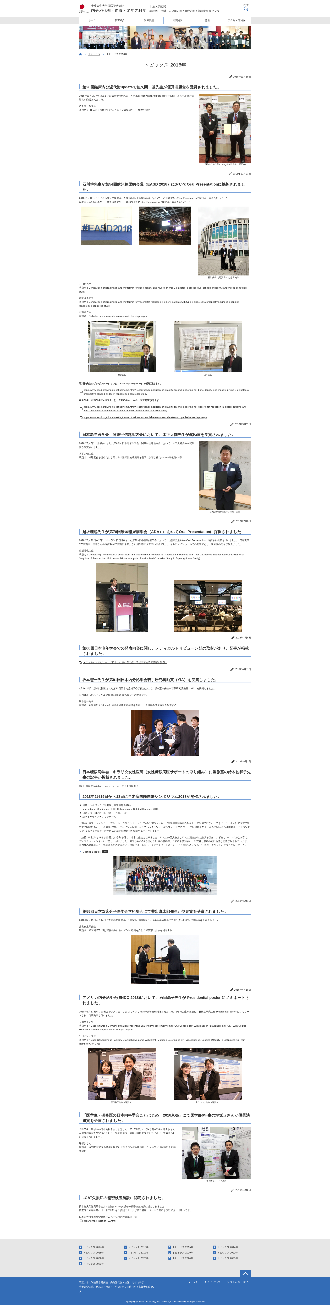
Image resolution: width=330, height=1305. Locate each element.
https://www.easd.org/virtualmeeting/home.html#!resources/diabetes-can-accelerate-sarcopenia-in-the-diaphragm (145, 417)
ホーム (92, 20)
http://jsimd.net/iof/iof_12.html (100, 1220)
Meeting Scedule (91, 851)
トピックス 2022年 (93, 1258)
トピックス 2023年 (138, 1258)
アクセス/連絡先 (236, 20)
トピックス (94, 54)
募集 (207, 20)
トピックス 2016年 (138, 1247)
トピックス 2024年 (183, 1258)
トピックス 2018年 (93, 1252)
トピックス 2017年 (93, 1247)
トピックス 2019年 (138, 1252)
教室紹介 (120, 20)
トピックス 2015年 (183, 1247)
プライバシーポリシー (240, 1282)
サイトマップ (214, 1282)
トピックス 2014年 (227, 1247)
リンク (194, 1282)
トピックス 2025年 (227, 1258)
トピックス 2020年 (183, 1252)
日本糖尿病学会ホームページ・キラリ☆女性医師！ (111, 786)
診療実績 (149, 20)
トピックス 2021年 (227, 1252)
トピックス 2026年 (93, 1263)
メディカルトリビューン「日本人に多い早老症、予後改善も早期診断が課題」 (125, 662)
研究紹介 (178, 20)
